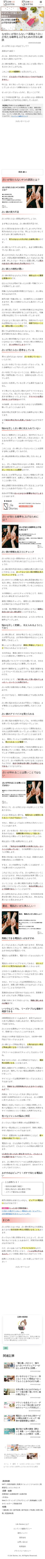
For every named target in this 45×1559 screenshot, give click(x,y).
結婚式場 (23, 1494)
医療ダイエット (23, 1484)
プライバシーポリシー (22, 1551)
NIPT (4, 1484)
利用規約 (22, 1546)
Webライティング (8, 1500)
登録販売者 (17, 1504)
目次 (20, 172)
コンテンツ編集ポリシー (19, 116)
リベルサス (34, 1484)
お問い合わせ (23, 1542)
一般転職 (5, 1510)
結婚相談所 (14, 1494)
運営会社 (22, 1537)
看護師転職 (9, 1513)
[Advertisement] (22, 145)
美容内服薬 (11, 1484)
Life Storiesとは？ (22, 1524)
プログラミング (23, 1500)
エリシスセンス (14, 1488)
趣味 (5, 1348)
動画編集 (33, 1500)
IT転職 (32, 1510)
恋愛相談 (5, 1494)
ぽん (22, 1332)
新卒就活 (25, 1510)
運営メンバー (23, 1533)
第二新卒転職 (15, 1510)
